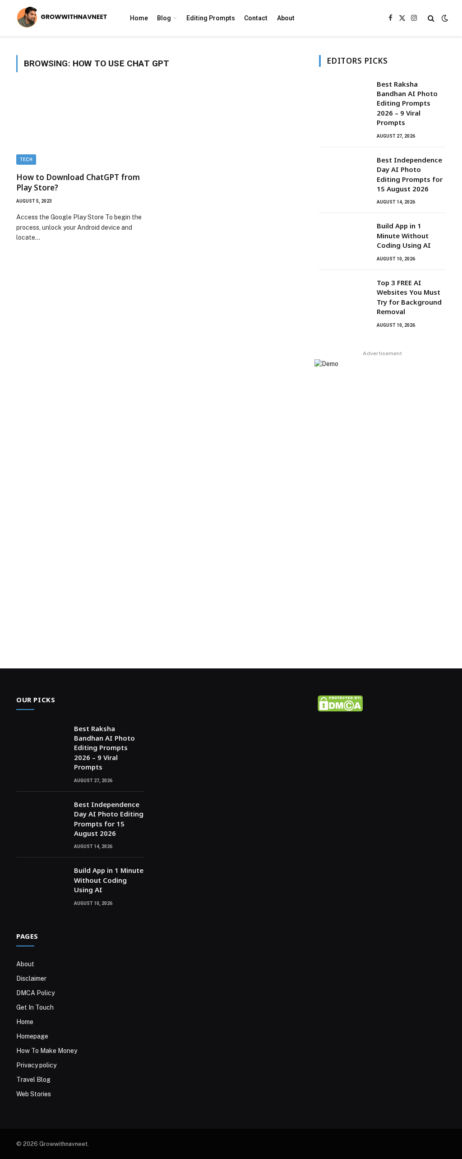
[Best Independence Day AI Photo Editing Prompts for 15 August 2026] (344, 171)
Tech (26, 159)
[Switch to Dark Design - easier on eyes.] (443, 18)
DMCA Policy (35, 993)
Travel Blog (33, 1079)
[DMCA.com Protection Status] (340, 709)
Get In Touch (35, 1007)
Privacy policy (36, 1065)
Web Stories (33, 1094)
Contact (256, 18)
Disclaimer (31, 978)
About (286, 18)
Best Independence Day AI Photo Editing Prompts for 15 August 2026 (410, 174)
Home (139, 18)
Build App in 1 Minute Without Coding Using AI (404, 235)
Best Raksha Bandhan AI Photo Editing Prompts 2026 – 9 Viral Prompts (407, 103)
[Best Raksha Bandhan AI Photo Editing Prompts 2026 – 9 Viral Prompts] (344, 96)
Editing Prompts (210, 18)
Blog (164, 18)
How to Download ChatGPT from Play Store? (78, 182)
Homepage (32, 1036)
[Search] (431, 18)
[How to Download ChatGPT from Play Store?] (82, 127)
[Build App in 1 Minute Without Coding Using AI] (344, 237)
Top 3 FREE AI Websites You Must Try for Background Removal (409, 297)
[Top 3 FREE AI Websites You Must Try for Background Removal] (344, 294)
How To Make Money (46, 1050)
